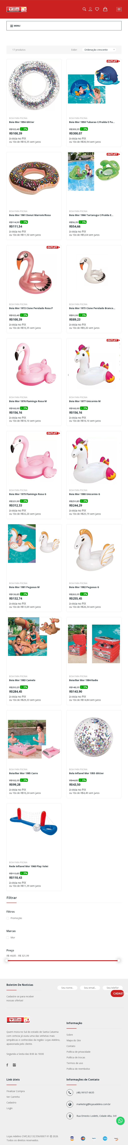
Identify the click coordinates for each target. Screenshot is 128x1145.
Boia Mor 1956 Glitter (21, 122)
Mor (12, 937)
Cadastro (11, 1102)
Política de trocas (75, 1057)
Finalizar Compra (15, 1091)
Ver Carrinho (13, 1096)
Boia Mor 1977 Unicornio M (84, 401)
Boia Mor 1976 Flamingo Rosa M (28, 401)
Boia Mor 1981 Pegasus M (24, 587)
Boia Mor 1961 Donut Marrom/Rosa (30, 215)
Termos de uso (74, 1063)
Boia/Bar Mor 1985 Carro (23, 773)
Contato (70, 1046)
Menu (16, 25)
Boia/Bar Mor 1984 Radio (83, 680)
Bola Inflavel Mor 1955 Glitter (86, 773)
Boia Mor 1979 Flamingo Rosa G (27, 494)
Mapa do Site (73, 1040)
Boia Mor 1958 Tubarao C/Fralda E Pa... (92, 122)
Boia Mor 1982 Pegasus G (84, 587)
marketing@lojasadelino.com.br (93, 1104)
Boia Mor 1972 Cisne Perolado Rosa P (31, 308)
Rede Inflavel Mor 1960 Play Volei (28, 866)
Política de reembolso (78, 1068)
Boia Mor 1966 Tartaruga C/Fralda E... (91, 215)
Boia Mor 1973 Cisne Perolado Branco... (92, 308)
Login (9, 1108)
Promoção (16, 918)
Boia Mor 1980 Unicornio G (84, 494)
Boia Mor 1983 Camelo (22, 680)
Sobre (69, 1034)
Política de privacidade (78, 1051)
